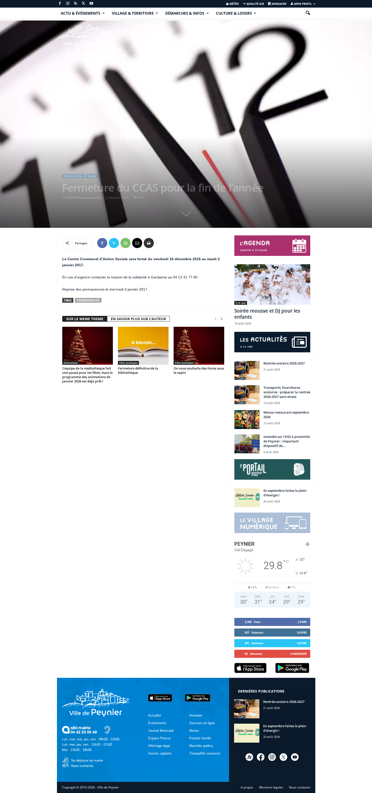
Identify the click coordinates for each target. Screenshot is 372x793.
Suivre (302, 632)
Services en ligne (202, 723)
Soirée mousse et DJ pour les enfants (267, 314)
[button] (307, 13)
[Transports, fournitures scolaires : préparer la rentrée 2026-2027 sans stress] (247, 394)
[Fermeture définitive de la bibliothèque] (143, 346)
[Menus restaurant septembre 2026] (247, 419)
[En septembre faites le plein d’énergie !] (247, 497)
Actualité (154, 715)
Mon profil (302, 4)
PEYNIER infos (73, 176)
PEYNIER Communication (84, 197)
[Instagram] (68, 3)
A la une (241, 302)
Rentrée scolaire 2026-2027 (284, 363)
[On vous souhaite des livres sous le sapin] (199, 346)
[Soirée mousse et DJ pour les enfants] (272, 284)
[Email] (137, 243)
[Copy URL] (160, 243)
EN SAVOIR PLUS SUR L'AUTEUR (138, 318)
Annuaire (278, 4)
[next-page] (221, 319)
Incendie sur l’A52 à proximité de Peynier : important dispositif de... (286, 441)
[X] (83, 3)
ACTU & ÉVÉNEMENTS (80, 13)
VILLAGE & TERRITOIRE (133, 13)
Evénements (157, 723)
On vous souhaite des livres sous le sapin (199, 370)
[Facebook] (60, 3)
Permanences (88, 300)
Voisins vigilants (160, 753)
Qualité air (255, 4)
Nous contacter (82, 766)
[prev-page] (215, 319)
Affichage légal (159, 746)
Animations (71, 362)
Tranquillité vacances (204, 753)
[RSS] (76, 3)
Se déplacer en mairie (87, 760)
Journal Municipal (161, 731)
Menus (194, 731)
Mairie (92, 176)
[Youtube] (91, 3)
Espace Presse (159, 738)
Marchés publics (201, 746)
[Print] (149, 243)
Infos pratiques (128, 362)
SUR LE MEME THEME (84, 318)
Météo (234, 4)
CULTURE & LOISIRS (234, 13)
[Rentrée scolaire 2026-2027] (247, 370)
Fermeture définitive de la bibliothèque (138, 370)
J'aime (302, 622)
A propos (247, 787)
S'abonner (299, 654)
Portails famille (200, 738)
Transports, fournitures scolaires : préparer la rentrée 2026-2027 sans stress (286, 392)
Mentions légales (271, 787)
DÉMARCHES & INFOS (184, 13)
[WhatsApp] (125, 243)
